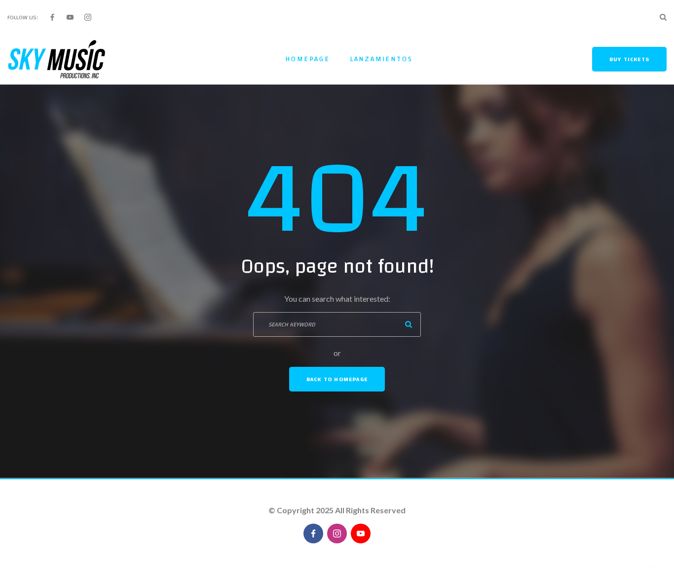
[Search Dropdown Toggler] (663, 17)
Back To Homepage (337, 379)
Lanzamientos (381, 59)
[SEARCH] (408, 324)
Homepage (307, 59)
